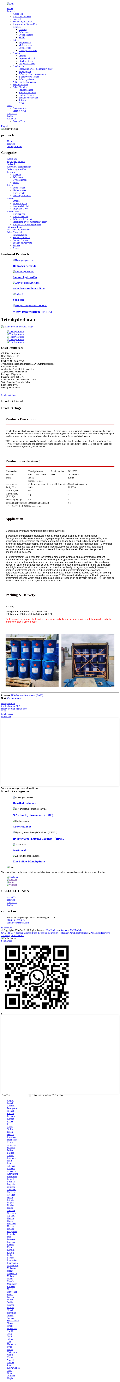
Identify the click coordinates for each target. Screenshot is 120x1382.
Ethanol (22, 55)
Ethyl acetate (25, 42)
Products (11, 11)
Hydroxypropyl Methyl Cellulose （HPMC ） (40, 838)
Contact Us (12, 113)
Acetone (22, 29)
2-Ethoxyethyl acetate (29, 76)
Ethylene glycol (26, 61)
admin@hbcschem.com (18, 922)
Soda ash (17, 19)
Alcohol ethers (19, 66)
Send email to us (8, 395)
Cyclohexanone (26, 35)
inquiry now (6, 927)
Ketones (16, 27)
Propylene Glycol (27, 63)
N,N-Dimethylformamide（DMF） (27, 695)
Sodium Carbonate (27, 92)
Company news (20, 108)
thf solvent (6, 716)
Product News (19, 111)
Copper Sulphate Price (26, 933)
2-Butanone (24, 32)
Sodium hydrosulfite (22, 21)
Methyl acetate (25, 45)
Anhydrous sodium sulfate (25, 24)
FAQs (10, 116)
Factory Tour (19, 121)
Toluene (22, 100)
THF (3, 711)
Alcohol (16, 53)
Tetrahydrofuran (20, 84)
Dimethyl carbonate (28, 50)
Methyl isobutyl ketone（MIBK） (33, 311)
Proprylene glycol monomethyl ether (35, 69)
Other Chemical (20, 87)
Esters (15, 40)
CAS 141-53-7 (8, 933)
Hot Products (52, 930)
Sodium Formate (26, 95)
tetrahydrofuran (8, 703)
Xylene (22, 103)
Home (10, 8)
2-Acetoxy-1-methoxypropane (33, 74)
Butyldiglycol (25, 71)
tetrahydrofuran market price (14, 708)
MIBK (22, 37)
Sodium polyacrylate (28, 97)
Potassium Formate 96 (48, 933)
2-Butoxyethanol (26, 79)
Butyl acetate (25, 48)
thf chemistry (7, 714)
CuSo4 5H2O (17, 935)
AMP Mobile (76, 930)
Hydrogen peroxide (22, 16)
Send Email (6, 940)
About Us (11, 118)
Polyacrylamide (26, 90)
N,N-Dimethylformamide (24, 82)
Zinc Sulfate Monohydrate (29, 861)
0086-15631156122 (16, 920)
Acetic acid (18, 14)
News (9, 105)
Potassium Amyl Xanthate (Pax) (74, 933)
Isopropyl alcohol (27, 58)
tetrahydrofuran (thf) (10, 706)
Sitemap (64, 930)
